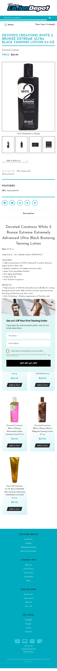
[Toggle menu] (5, 24)
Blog (28, 580)
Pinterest (28, 632)
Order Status (28, 598)
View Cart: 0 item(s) (45, 25)
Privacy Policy (29, 569)
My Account (28, 594)
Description (28, 213)
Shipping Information (28, 547)
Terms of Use (28, 573)
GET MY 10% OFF (28, 363)
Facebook (28, 620)
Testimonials (28, 577)
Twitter (28, 628)
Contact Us (28, 539)
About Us (28, 565)
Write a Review (8, 174)
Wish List (28, 602)
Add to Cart (14, 385)
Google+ (28, 624)
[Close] (52, 302)
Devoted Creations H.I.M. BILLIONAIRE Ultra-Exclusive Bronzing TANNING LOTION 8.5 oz (14, 492)
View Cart (28, 606)
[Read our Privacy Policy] (49, 355)
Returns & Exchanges (28, 551)
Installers (28, 543)
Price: (6, 55)
